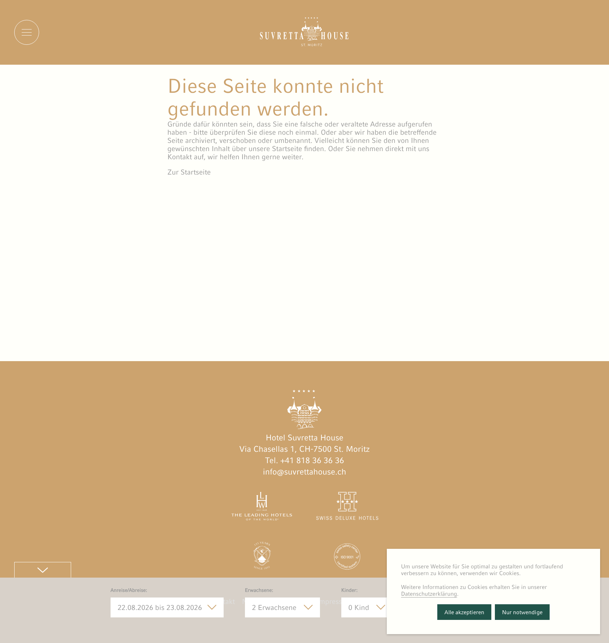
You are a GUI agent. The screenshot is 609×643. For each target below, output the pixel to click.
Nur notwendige (522, 612)
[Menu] (26, 32)
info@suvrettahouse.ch (304, 472)
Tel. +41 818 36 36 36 (304, 460)
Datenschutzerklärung (429, 593)
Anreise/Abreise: (129, 590)
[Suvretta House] (304, 44)
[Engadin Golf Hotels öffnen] (262, 558)
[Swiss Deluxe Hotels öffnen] (347, 508)
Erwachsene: (259, 590)
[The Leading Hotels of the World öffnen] (262, 508)
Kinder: (349, 590)
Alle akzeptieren (464, 612)
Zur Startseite (189, 172)
